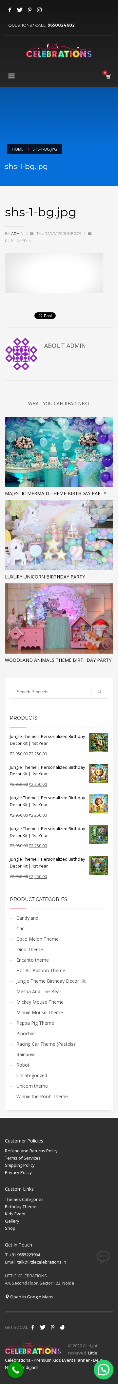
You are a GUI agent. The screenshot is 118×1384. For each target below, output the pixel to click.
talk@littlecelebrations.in (41, 1262)
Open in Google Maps (31, 1297)
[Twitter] (20, 10)
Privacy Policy (18, 1172)
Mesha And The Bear (38, 991)
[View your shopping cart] (108, 76)
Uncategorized (31, 1075)
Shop (10, 1228)
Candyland (27, 918)
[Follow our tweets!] (43, 1327)
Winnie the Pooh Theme (42, 1096)
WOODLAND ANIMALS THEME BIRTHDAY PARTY (58, 660)
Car (20, 928)
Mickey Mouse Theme (40, 1002)
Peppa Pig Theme (35, 1023)
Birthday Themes (22, 1206)
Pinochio (25, 1033)
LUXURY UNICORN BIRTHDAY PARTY (45, 577)
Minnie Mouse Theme (39, 1012)
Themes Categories (24, 1199)
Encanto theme (32, 960)
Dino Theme (29, 949)
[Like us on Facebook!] (33, 1327)
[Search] (99, 692)
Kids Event (15, 1214)
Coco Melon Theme (37, 939)
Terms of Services (23, 1158)
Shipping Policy (20, 1165)
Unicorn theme (32, 1086)
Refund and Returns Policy (31, 1151)
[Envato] (62, 1327)
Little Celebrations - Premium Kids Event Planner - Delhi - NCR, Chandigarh (55, 1360)
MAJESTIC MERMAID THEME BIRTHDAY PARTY (55, 493)
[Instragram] (39, 10)
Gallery (12, 1221)
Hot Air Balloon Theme (40, 970)
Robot (23, 1065)
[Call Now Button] (16, 1370)
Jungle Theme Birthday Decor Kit (51, 981)
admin (18, 233)
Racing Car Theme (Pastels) (45, 1044)
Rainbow (25, 1054)
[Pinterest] (29, 10)
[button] (103, 1369)
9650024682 (61, 25)
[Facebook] (10, 10)
